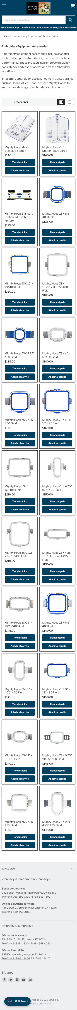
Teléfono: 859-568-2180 (16, 911)
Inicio (5, 36)
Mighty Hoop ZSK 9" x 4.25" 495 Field (56, 823)
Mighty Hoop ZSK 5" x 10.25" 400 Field (18, 624)
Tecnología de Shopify (38, 1003)
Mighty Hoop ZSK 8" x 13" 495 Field (56, 691)
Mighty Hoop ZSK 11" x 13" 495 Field (56, 421)
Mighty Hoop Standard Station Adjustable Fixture (19, 217)
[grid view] (61, 102)
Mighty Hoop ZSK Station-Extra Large (54, 149)
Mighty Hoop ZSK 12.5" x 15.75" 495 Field (19, 554)
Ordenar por (21, 102)
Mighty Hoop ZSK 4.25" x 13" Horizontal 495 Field (57, 556)
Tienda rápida (19, 162)
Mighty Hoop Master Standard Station (18, 149)
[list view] (69, 102)
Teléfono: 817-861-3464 (16, 958)
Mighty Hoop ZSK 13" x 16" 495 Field (19, 488)
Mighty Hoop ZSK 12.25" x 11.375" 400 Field (55, 287)
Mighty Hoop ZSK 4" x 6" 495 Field (18, 757)
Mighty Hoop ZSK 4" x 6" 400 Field (56, 355)
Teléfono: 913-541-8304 (16, 943)
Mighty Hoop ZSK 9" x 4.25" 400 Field (18, 691)
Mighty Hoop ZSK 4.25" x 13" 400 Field (57, 488)
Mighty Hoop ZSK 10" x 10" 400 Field (19, 285)
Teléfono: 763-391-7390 (16, 896)
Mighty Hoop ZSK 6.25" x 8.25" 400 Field (57, 757)
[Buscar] (70, 20)
